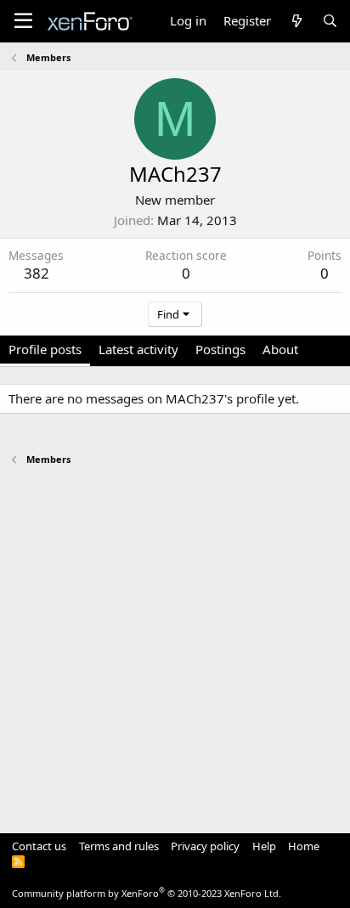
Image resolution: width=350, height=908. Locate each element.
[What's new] (296, 21)
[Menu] (23, 21)
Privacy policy (205, 846)
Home (303, 846)
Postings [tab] (220, 349)
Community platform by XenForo (146, 893)
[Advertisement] (175, 641)
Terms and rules (119, 846)
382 (36, 273)
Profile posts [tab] (45, 349)
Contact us (39, 846)
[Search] (330, 21)
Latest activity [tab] (138, 349)
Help (264, 846)
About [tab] (280, 349)
